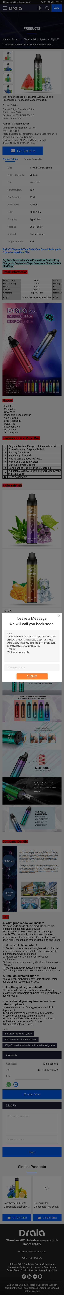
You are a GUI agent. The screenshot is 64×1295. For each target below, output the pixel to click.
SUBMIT (32, 676)
